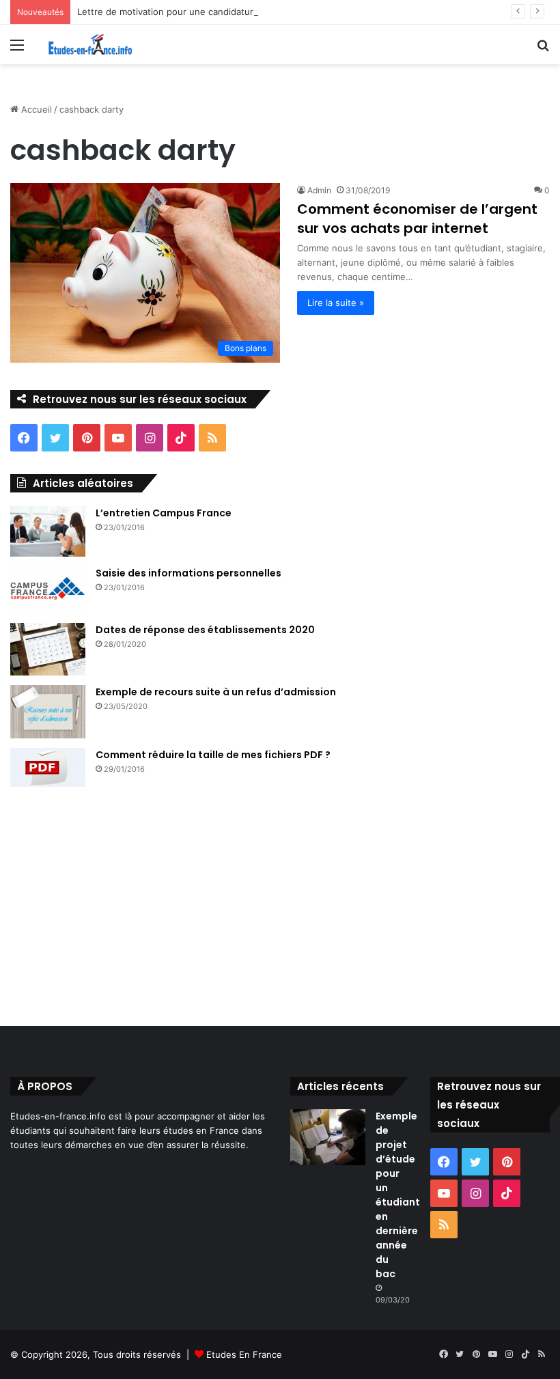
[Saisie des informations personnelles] (47, 590)
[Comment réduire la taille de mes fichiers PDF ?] (47, 767)
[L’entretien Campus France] (47, 531)
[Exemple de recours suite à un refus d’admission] (47, 711)
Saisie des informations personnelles (188, 573)
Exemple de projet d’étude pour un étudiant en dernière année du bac (398, 1195)
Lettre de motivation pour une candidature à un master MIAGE (210, 11)
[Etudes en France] (90, 44)
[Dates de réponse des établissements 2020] (47, 649)
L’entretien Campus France (164, 513)
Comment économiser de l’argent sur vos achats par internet (417, 218)
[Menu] (17, 49)
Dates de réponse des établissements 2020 (205, 630)
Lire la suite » (335, 302)
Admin (319, 190)
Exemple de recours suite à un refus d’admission (216, 692)
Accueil (35, 109)
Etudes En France (244, 1354)
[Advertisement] (280, 909)
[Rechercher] (543, 49)
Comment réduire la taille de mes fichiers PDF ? (213, 755)
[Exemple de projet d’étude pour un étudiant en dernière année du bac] (327, 1137)
